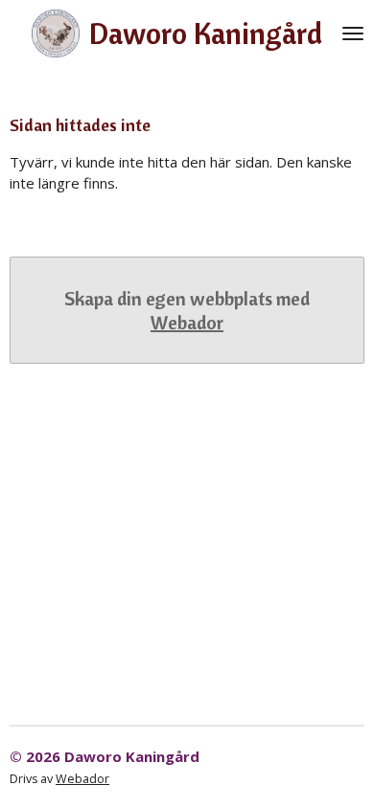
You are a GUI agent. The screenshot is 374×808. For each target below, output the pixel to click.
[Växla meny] (353, 33)
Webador (187, 322)
